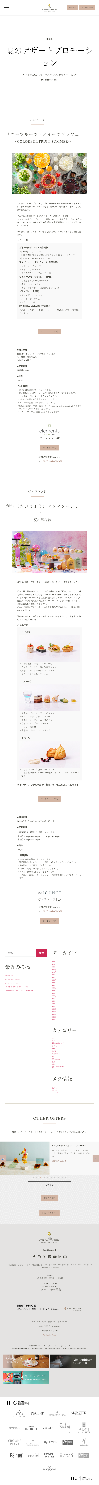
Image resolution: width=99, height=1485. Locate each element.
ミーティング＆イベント (56, 1053)
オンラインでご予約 (49, 331)
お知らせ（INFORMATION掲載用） (58, 1066)
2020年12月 (54, 1014)
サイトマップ (50, 1264)
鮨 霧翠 (53, 1048)
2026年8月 (53, 961)
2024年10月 (54, 979)
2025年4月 (53, 975)
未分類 (50, 38)
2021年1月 (53, 1013)
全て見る (49, 1184)
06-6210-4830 (53, 1331)
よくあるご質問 (24, 1264)
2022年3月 (53, 1003)
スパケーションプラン (9, 975)
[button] (3, 1158)
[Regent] (37, 1413)
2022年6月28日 (51, 79)
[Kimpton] (14, 1428)
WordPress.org (54, 1092)
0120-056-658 (62, 1322)
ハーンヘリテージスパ (56, 1059)
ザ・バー (53, 1040)
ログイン (53, 1087)
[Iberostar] (32, 1442)
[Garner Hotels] (16, 1455)
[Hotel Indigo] (31, 1428)
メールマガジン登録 (49, 1267)
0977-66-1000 (51, 1283)
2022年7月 (53, 998)
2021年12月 (54, 1008)
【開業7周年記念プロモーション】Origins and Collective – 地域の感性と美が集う (19, 990)
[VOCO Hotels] (48, 1428)
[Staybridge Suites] (66, 1455)
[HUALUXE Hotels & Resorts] (84, 1427)
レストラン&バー (55, 1055)
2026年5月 (53, 966)
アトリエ (53, 1045)
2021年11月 (54, 1009)
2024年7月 (53, 980)
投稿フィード (54, 1088)
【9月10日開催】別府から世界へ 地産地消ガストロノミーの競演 (16, 986)
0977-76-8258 (52, 461)
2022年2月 (53, 1005)
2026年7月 (53, 963)
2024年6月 (53, 982)
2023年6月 (53, 990)
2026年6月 (53, 964)
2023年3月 (53, 992)
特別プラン (54, 1063)
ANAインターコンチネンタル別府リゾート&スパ (54, 74)
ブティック (54, 1051)
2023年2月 (53, 993)
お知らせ (53, 1064)
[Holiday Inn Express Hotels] (67, 1442)
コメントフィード (55, 1090)
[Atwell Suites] (49, 1455)
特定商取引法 (37, 1264)
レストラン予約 (87, 7)
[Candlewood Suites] (49, 1468)
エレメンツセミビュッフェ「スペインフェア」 (13, 979)
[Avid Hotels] (33, 1455)
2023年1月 (53, 995)
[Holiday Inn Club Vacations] (84, 1455)
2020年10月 (54, 1017)
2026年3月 (53, 967)
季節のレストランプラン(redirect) (58, 1042)
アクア (53, 1038)
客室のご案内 (49, 1198)
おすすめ (53, 1061)
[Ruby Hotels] (66, 1428)
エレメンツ (54, 1050)
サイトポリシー (64, 1264)
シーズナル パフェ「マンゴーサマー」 (11, 983)
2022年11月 (54, 996)
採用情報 (12, 1264)
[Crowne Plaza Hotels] (14, 1442)
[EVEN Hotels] (50, 1442)
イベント (53, 1056)
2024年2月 (53, 987)
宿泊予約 (72, 7)
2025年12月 (54, 969)
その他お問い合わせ (49, 1335)
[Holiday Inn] (84, 1442)
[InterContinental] (57, 1413)
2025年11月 (54, 971)
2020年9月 (53, 1019)
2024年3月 (53, 985)
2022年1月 (53, 1006)
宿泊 (53, 1058)
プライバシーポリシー (81, 1264)
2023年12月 (54, 988)
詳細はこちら (23, 370)
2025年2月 (53, 977)
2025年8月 (53, 972)
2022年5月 (53, 1001)
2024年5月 (53, 984)
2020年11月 (54, 1016)
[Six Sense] (19, 1413)
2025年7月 (53, 974)
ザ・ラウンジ (54, 1046)
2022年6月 (53, 1000)
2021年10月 (54, 1011)
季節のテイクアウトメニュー (57, 1043)
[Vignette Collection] (78, 1413)
